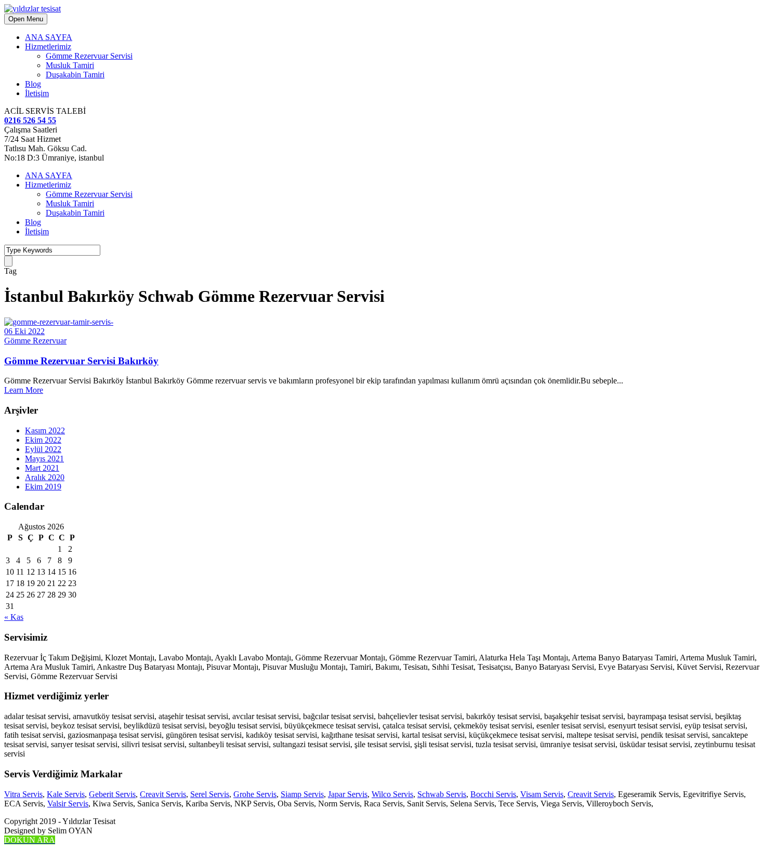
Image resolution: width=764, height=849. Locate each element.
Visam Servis (541, 794)
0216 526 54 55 (30, 120)
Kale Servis (66, 794)
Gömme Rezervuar (35, 340)
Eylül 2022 (43, 449)
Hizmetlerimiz (48, 46)
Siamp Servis (302, 794)
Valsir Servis (67, 803)
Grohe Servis (254, 794)
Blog (33, 83)
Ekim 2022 (43, 439)
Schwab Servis (441, 794)
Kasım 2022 (45, 430)
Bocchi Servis (493, 794)
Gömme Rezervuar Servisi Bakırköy (81, 360)
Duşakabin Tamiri (75, 74)
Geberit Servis (112, 794)
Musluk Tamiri (70, 65)
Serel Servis (209, 794)
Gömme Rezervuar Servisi (89, 55)
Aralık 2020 (44, 477)
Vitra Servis (23, 794)
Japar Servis (347, 794)
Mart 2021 (42, 467)
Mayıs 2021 (44, 458)
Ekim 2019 (43, 486)
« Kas (13, 617)
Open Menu (25, 19)
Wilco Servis (392, 794)
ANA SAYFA (48, 37)
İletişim (37, 93)
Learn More (23, 390)
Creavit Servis (163, 794)
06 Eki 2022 (24, 331)
